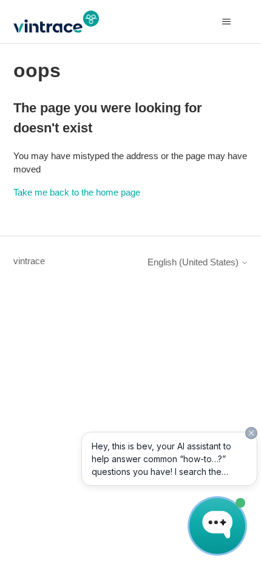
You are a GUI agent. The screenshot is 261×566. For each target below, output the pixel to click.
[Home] (56, 21)
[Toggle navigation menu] (226, 22)
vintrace (29, 261)
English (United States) (194, 262)
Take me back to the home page (76, 192)
